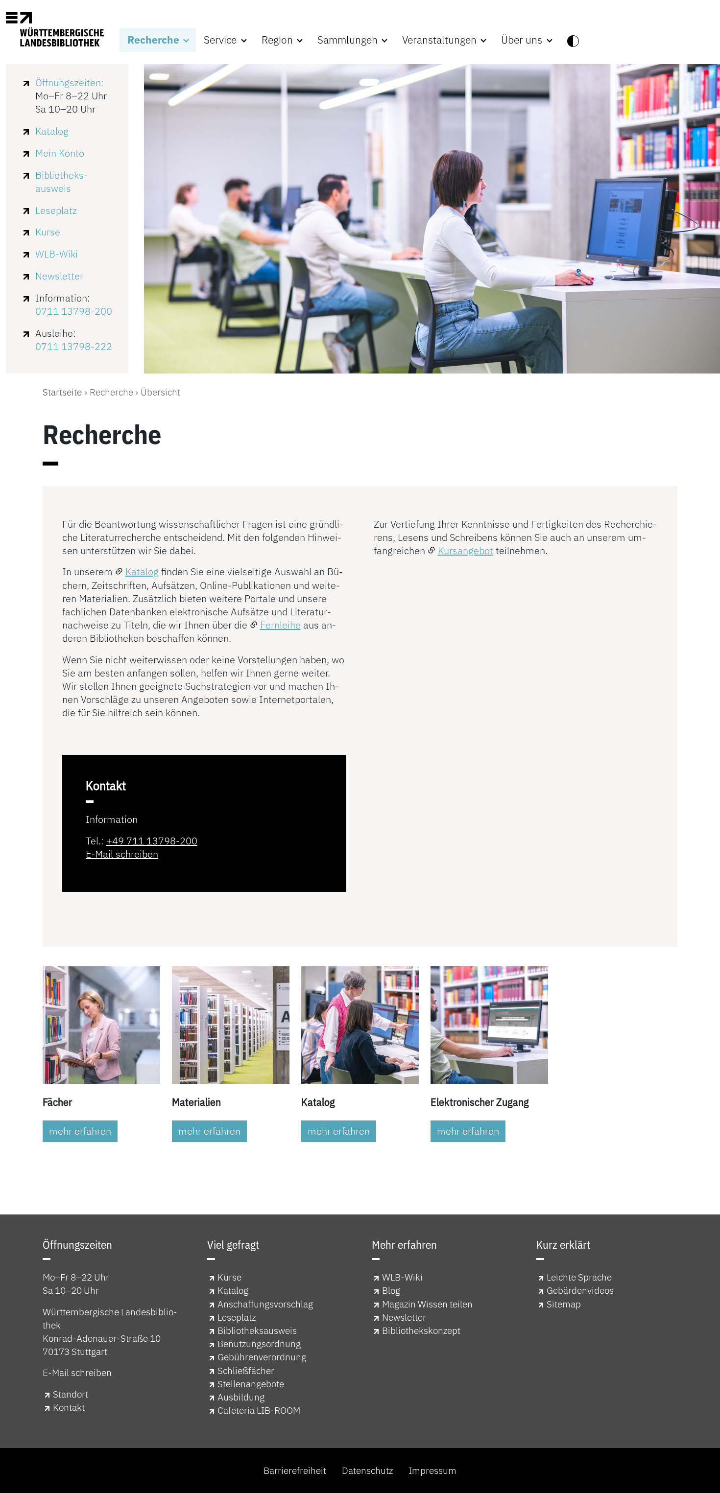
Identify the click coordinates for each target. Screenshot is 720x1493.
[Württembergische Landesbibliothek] (55, 29)
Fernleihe (280, 624)
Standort (70, 1394)
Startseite (62, 392)
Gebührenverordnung (261, 1357)
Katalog (52, 131)
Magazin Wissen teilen (427, 1304)
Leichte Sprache (579, 1277)
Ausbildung (240, 1397)
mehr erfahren (80, 1131)
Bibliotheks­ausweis (61, 181)
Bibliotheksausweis (257, 1330)
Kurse (47, 231)
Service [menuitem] (221, 40)
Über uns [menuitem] (523, 40)
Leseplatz (56, 210)
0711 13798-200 (73, 311)
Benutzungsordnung (259, 1343)
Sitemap (564, 1304)
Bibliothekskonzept (421, 1330)
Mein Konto (59, 153)
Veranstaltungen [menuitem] (440, 40)
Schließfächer (245, 1370)
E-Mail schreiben (122, 854)
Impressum (432, 1470)
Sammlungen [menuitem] (348, 40)
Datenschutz (367, 1470)
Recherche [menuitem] (154, 40)
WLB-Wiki (56, 253)
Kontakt (69, 1407)
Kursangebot (465, 550)
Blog (391, 1290)
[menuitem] (573, 40)
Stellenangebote (250, 1383)
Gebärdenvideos (580, 1290)
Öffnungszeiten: (69, 82)
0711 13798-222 (73, 346)
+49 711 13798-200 (151, 840)
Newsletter (59, 275)
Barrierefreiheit (295, 1470)
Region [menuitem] (278, 40)
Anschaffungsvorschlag (265, 1304)
